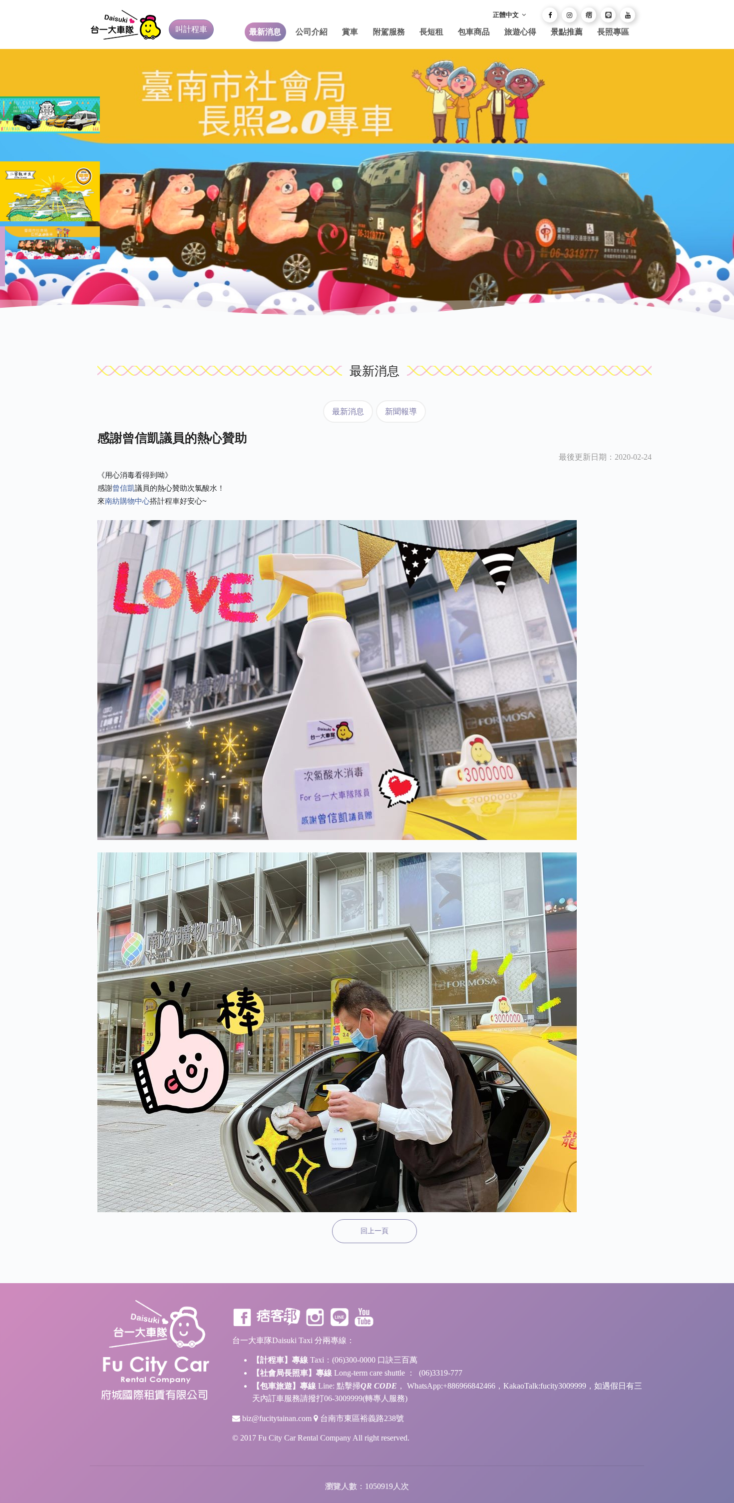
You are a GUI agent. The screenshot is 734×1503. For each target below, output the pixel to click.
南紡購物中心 (127, 501)
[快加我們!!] (608, 14)
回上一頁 (374, 1231)
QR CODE (379, 1386)
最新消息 (265, 31)
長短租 (431, 31)
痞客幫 (279, 1317)
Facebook (242, 1317)
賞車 (350, 31)
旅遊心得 (520, 31)
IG (315, 1317)
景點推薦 (567, 31)
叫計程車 (191, 29)
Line (340, 1317)
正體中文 (506, 14)
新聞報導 (401, 411)
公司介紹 (312, 31)
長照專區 (613, 31)
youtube (364, 1317)
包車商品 (474, 31)
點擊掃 (349, 1386)
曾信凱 (123, 488)
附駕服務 (389, 31)
